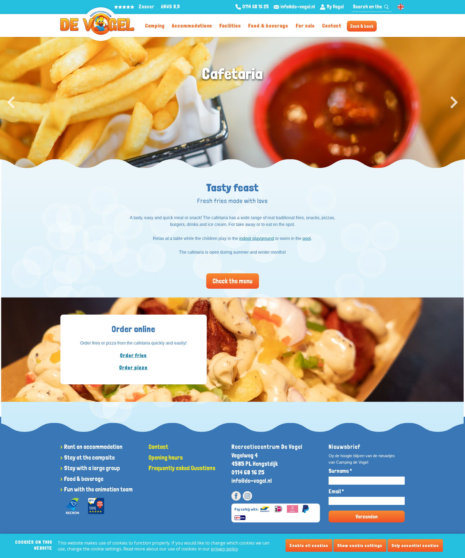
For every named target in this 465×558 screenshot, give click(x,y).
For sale (305, 26)
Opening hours (166, 457)
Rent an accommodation (93, 446)
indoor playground (256, 238)
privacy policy (224, 549)
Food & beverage (268, 26)
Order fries (133, 355)
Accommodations (192, 26)
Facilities (230, 26)
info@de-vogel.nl (251, 480)
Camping (155, 26)
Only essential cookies (415, 545)
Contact (331, 26)
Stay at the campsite (89, 457)
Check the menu (232, 281)
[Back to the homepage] (97, 23)
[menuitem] (154, 25)
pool (306, 238)
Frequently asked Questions (182, 467)
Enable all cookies (309, 545)
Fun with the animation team (98, 489)
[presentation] (11, 102)
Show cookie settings (359, 545)
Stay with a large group (92, 467)
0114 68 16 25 (248, 472)
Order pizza (133, 367)
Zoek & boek (362, 26)
